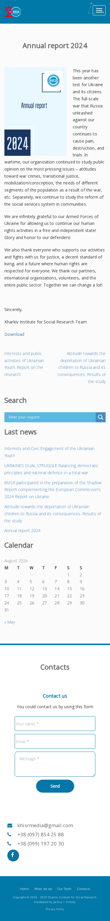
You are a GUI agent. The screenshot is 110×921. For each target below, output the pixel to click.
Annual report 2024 (22, 530)
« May (9, 622)
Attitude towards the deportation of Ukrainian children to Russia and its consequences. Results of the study (52, 514)
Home (24, 888)
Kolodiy (71, 902)
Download (14, 334)
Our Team (64, 888)
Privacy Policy (55, 909)
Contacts (83, 888)
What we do (43, 888)
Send (55, 786)
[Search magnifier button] (101, 417)
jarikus (57, 902)
